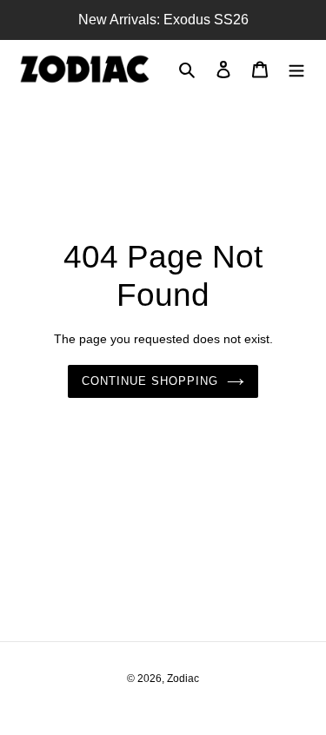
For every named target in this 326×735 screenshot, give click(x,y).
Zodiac (183, 678)
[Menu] (296, 69)
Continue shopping (150, 380)
